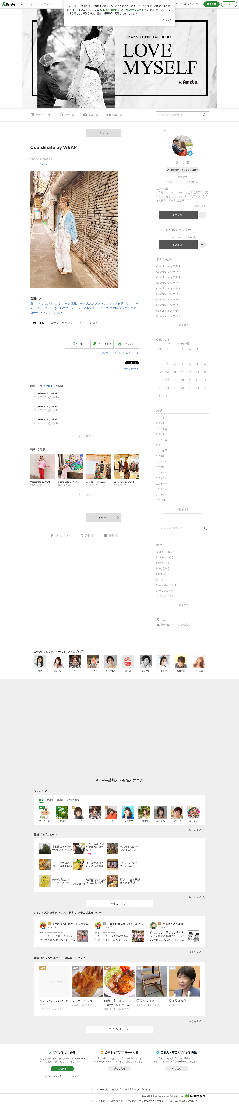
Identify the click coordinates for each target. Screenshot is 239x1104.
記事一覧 (69, 114)
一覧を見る (182, 325)
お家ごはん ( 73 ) (165, 590)
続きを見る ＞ (201, 205)
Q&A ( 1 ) (161, 579)
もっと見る (84, 436)
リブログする (129, 344)
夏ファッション (40, 303)
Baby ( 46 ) (162, 568)
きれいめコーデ (64, 308)
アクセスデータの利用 (152, 1100)
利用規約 (132, 1100)
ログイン (229, 4)
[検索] (204, 115)
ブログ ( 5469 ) (165, 551)
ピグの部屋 (192, 181)
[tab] (41, 799)
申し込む (176, 1068)
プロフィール (174, 181)
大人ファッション (97, 303)
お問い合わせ (116, 1100)
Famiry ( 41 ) (163, 562)
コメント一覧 (132, 352)
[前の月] (170, 344)
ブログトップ (43, 114)
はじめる (62, 1068)
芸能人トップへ (119, 903)
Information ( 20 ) (166, 585)
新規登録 (211, 4)
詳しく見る (119, 1068)
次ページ (103, 132)
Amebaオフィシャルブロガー (184, 169)
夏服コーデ (78, 303)
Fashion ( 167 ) (164, 557)
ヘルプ (202, 1100)
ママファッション (51, 312)
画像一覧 (93, 114)
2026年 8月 (182, 343)
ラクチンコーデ (44, 308)
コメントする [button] (104, 344)
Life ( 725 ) (162, 573)
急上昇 (60, 799)
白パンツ (106, 308)
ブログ (42, 164)
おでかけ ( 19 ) (164, 596)
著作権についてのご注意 (174, 624)
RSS (163, 619)
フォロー (179, 215)
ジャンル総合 (73, 799)
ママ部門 (182, 177)
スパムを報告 (98, 1100)
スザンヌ (182, 162)
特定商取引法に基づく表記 (181, 1100)
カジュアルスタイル (87, 308)
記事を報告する (131, 368)
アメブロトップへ (119, 1029)
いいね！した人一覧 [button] (111, 352)
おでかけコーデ (60, 303)
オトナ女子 (116, 303)
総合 (41, 799)
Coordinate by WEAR (53, 147)
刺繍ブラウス (121, 308)
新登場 (50, 799)
